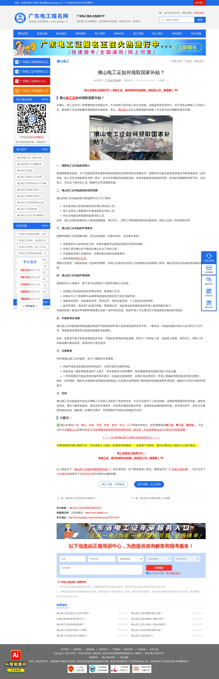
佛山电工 (199, 61)
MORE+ (45, 99)
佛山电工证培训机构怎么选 (30, 202)
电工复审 (100, 33)
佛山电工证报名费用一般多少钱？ (148, 619)
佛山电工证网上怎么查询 (29, 177)
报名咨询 (199, 13)
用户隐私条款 (173, 573)
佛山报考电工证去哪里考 (29, 164)
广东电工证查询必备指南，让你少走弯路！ (31, 254)
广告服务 (116, 649)
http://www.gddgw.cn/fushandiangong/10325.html (94, 517)
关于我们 (65, 649)
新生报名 (61, 33)
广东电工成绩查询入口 (34, 62)
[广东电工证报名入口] (109, 54)
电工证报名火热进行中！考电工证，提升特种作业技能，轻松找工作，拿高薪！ (129, 90)
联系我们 (78, 649)
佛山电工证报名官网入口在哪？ (156, 498)
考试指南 (81, 33)
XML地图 (124, 657)
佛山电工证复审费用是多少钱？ (147, 613)
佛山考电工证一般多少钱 (29, 157)
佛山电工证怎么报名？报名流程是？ (149, 624)
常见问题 (196, 33)
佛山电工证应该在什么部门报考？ (73, 613)
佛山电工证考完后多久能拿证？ (81, 498)
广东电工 (188, 61)
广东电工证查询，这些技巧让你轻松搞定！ (31, 241)
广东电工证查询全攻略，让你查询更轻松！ (31, 235)
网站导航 (128, 649)
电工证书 (81, 258)
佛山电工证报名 (25, 170)
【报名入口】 (30, 270)
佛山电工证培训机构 (27, 209)
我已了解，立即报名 (113, 484)
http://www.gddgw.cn (96, 512)
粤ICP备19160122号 (154, 653)
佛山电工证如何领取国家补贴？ (92, 469)
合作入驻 (154, 649)
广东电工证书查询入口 (34, 71)
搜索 (200, 19)
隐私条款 (90, 649)
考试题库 (177, 33)
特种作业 (119, 33)
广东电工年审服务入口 (34, 90)
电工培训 (157, 33)
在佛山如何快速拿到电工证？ (71, 619)
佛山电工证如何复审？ (142, 635)
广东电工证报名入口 (33, 81)
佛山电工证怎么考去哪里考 (30, 215)
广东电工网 (175, 61)
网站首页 (23, 33)
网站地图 (186, 13)
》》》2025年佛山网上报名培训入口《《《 (131, 437)
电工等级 (138, 33)
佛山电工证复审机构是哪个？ (71, 624)
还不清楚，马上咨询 (149, 484)
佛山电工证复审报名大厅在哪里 (31, 184)
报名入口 (72, 429)
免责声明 (103, 649)
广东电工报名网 (113, 80)
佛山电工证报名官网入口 (29, 189)
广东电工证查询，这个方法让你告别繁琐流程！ (31, 247)
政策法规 (42, 33)
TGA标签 (141, 649)
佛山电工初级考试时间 (28, 196)
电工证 (71, 98)
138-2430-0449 (108, 657)
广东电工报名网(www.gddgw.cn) (47, 2)
